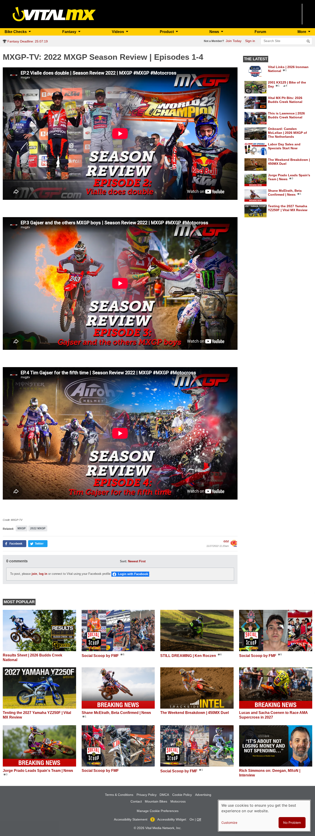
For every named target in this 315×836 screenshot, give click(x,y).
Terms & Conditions (119, 795)
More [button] (302, 32)
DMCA (164, 795)
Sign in (250, 41)
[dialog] (264, 815)
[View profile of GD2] (234, 543)
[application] (120, 133)
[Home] (54, 14)
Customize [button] (229, 822)
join (34, 573)
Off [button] (199, 819)
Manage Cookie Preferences (157, 811)
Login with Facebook (133, 574)
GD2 (226, 541)
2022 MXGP (37, 528)
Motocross (178, 801)
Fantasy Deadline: (27, 41)
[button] (14, 543)
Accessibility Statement (130, 819)
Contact (136, 801)
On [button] (192, 819)
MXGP (22, 528)
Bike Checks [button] (16, 32)
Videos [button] (118, 32)
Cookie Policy (182, 795)
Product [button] (167, 32)
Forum (260, 32)
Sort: (123, 561)
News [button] (214, 32)
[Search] (308, 41)
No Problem (292, 822)
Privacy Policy (147, 795)
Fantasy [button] (69, 32)
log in (43, 573)
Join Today (233, 41)
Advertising (203, 795)
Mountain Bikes (156, 801)
